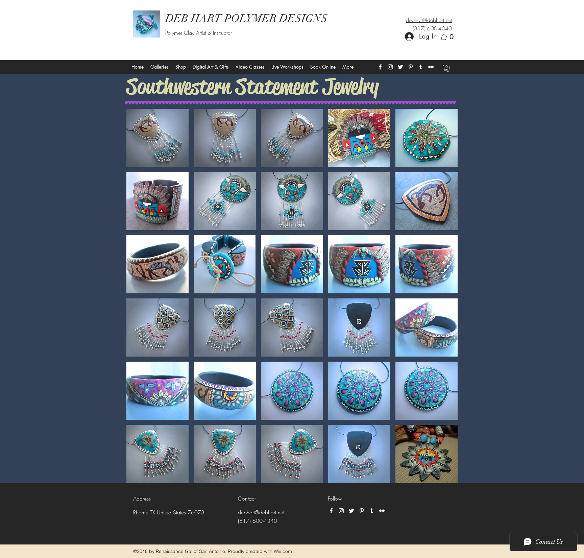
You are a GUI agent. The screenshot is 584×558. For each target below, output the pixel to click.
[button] (449, 37)
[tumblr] (420, 67)
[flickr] (431, 67)
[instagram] (390, 67)
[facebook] (380, 67)
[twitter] (400, 67)
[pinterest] (410, 67)
